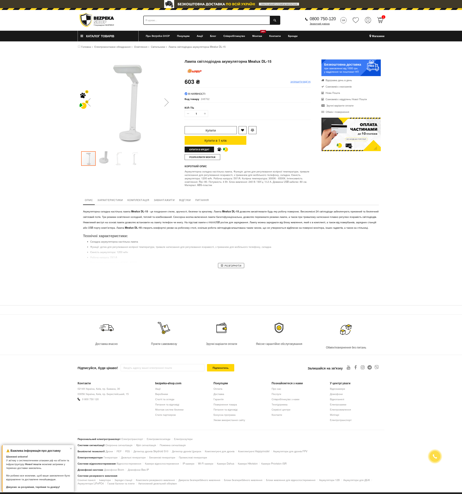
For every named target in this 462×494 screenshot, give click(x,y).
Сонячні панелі (86, 480)
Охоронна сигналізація (118, 445)
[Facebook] (355, 367)
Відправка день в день (339, 80)
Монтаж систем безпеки (169, 409)
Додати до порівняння (252, 130)
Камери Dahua (225, 463)
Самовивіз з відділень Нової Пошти (346, 99)
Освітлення (140, 46)
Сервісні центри (281, 409)
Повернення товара (225, 404)
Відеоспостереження (129, 463)
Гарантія (218, 399)
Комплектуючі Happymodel (253, 451)
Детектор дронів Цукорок (186, 451)
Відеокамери (337, 388)
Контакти (277, 414)
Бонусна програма (224, 414)
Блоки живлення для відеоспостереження (290, 480)
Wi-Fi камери (205, 463)
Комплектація (138, 200)
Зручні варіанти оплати (340, 105)
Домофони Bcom (114, 469)
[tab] (89, 201)
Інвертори (105, 480)
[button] (88, 102)
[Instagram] (362, 367)
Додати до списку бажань (243, 130)
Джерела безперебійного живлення (199, 480)
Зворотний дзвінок (320, 23)
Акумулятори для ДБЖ (356, 480)
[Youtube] (348, 367)
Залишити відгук (300, 81)
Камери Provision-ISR (274, 463)
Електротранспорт (341, 420)
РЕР (119, 451)
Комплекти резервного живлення (155, 480)
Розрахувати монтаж (202, 157)
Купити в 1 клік (215, 140)
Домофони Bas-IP (138, 469)
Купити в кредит (199, 149)
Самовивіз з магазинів (339, 86)
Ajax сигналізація (146, 445)
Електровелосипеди (158, 439)
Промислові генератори (193, 457)
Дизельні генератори (133, 457)
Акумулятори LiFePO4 (91, 483)
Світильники (158, 46)
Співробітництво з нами (285, 399)
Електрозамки (338, 404)
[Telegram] (369, 367)
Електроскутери (183, 439)
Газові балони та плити (121, 483)
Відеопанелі (337, 399)
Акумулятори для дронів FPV (290, 451)
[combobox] (212, 20)
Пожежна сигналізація (173, 445)
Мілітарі (334, 414)
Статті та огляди (164, 399)
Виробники (161, 394)
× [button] (71, 448)
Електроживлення (340, 409)
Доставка (218, 394)
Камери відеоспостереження (162, 463)
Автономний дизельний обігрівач (157, 483)
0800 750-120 (323, 18)
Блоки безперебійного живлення (243, 480)
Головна (86, 46)
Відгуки (185, 200)
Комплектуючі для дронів (219, 451)
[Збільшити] (205, 113)
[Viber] (376, 367)
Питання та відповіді (167, 404)
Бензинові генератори (162, 457)
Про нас (276, 388)
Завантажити (164, 200)
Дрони (109, 451)
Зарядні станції (123, 480)
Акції (158, 388)
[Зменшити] (188, 113)
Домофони (336, 394)
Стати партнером (165, 414)
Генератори (110, 457)
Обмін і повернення (337, 112)
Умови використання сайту (229, 420)
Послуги (276, 394)
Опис (89, 200)
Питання (202, 200)
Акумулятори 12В (329, 480)
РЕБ (127, 451)
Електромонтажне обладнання (112, 46)
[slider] (231, 4)
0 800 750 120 (90, 399)
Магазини (378, 36)
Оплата (217, 388)
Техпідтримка (279, 404)
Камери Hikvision (248, 463)
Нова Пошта (333, 93)
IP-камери (188, 463)
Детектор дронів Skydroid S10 (151, 451)
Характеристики (110, 200)
